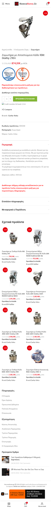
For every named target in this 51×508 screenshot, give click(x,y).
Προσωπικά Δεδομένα (10, 404)
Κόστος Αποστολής (9, 424)
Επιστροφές (6, 442)
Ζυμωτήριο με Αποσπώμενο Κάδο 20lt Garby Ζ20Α (36, 293)
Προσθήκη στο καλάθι (25, 99)
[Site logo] (25, 3)
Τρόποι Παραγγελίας (10, 433)
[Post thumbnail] (5, 460)
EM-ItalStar (34, 264)
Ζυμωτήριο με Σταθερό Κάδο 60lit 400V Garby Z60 (12, 371)
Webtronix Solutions (19, 486)
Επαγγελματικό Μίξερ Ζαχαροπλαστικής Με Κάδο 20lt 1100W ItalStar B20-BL (37, 253)
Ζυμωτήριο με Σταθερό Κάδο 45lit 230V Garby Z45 (12, 333)
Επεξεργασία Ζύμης (21, 50)
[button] (9, 259)
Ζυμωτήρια (35, 50)
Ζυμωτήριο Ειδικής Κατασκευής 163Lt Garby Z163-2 (37, 371)
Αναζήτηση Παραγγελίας (11, 429)
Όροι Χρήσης (7, 400)
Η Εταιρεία (6, 396)
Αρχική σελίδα (7, 50)
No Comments (25, 463)
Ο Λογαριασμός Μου (10, 446)
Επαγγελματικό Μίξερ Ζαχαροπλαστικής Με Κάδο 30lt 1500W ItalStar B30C (13, 294)
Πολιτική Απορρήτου (10, 409)
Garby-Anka (13, 116)
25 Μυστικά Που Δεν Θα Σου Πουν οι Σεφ (27, 469)
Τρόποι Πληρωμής (9, 437)
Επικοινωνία (6, 413)
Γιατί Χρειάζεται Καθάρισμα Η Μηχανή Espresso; (25, 458)
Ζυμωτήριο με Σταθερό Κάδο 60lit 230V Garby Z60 (36, 333)
